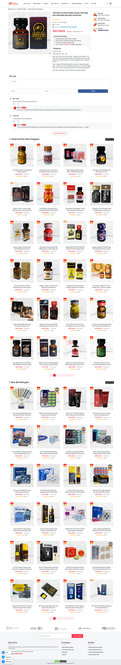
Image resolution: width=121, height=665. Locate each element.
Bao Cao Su (54, 3)
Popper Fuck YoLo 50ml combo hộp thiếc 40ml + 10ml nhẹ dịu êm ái (22, 210)
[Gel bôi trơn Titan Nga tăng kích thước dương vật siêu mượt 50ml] (75, 398)
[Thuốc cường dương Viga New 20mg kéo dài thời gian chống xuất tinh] (101, 436)
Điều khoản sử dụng (67, 647)
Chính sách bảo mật (68, 649)
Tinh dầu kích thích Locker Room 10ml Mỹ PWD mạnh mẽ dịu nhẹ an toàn (48, 171)
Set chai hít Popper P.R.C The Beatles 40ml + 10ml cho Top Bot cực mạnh (101, 287)
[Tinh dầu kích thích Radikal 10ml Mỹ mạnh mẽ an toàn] (101, 155)
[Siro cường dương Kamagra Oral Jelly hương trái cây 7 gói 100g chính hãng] (21, 398)
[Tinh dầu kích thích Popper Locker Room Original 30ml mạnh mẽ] (75, 193)
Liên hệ (64, 654)
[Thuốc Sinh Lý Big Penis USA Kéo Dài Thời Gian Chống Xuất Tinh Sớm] (101, 552)
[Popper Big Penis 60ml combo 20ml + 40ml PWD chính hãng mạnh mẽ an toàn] (75, 155)
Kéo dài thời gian (20, 382)
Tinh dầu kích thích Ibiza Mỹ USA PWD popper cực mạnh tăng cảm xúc (48, 248)
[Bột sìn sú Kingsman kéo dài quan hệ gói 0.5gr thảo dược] (48, 591)
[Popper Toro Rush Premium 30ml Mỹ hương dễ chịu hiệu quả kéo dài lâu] (75, 347)
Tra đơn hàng (77, 636)
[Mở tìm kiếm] (110, 3)
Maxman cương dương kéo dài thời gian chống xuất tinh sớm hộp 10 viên (75, 453)
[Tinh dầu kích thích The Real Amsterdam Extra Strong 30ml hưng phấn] (21, 270)
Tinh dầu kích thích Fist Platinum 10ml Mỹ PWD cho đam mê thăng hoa (22, 364)
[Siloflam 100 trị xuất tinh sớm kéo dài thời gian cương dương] (75, 514)
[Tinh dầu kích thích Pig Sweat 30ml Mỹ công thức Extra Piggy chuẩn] (75, 270)
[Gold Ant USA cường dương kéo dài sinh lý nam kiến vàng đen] (101, 475)
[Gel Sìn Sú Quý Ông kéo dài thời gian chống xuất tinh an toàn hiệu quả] (75, 552)
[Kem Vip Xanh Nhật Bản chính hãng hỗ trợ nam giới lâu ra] (101, 591)
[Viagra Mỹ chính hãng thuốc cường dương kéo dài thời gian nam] (48, 475)
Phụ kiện (93, 3)
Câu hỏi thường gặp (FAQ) (96, 652)
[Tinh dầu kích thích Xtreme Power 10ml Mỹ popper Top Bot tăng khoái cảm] (101, 193)
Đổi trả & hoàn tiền (94, 654)
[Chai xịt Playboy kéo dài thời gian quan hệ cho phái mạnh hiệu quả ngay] (48, 552)
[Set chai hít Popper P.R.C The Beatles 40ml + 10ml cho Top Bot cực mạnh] (101, 270)
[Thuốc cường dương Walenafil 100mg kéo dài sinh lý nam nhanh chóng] (101, 514)
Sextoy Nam (36, 3)
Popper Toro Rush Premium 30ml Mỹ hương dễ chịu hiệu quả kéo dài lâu (75, 364)
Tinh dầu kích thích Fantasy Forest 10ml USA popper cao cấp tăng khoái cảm (101, 364)
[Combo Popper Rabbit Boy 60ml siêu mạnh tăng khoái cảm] (21, 309)
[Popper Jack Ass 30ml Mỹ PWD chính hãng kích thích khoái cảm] (48, 309)
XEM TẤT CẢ (109, 139)
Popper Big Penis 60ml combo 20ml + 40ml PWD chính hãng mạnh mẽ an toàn (75, 171)
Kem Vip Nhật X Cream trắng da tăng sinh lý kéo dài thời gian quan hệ (75, 607)
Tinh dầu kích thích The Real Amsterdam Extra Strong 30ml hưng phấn (22, 287)
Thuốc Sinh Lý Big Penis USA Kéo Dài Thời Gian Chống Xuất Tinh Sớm (101, 569)
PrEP (86, 3)
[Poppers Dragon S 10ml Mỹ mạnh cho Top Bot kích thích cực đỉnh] (101, 232)
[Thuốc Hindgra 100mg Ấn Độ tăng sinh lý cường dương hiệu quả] (21, 436)
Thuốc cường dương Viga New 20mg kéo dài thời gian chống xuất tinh (101, 453)
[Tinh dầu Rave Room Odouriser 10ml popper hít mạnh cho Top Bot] (75, 309)
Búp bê (46, 3)
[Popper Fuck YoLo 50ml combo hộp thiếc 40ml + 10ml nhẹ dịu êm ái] (21, 193)
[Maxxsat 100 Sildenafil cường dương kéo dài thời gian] (21, 475)
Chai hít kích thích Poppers (68, 27)
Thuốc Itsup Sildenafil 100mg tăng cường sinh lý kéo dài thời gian (48, 453)
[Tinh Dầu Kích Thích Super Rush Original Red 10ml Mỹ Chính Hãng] (48, 193)
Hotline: (16, 653)
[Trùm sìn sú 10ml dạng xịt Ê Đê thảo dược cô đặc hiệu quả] (48, 514)
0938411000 (103, 30)
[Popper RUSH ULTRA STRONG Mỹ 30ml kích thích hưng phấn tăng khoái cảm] (75, 232)
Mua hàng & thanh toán (95, 649)
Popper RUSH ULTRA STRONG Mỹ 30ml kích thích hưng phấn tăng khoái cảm (75, 248)
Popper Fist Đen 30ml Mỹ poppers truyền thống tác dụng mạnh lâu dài (48, 364)
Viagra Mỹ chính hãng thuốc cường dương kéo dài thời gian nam (48, 492)
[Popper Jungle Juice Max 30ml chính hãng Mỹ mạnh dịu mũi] (21, 232)
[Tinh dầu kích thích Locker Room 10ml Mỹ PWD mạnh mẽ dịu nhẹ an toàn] (48, 155)
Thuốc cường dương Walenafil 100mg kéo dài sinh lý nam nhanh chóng (101, 530)
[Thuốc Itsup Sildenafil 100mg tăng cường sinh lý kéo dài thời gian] (48, 436)
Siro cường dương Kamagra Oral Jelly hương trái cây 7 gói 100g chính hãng (22, 414)
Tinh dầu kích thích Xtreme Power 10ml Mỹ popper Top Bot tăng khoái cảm (101, 210)
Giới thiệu (64, 652)
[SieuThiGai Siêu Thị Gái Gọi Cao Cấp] (13, 3)
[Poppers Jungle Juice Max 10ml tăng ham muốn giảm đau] (48, 270)
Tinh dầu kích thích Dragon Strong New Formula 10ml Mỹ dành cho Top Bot (101, 326)
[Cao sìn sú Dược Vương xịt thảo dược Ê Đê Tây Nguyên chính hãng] (21, 552)
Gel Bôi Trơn (64, 3)
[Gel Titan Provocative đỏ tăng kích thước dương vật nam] (101, 398)
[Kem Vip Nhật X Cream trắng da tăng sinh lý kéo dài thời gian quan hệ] (75, 591)
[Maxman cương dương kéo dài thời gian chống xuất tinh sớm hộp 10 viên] (75, 436)
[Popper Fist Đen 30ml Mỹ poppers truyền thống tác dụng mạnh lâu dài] (48, 347)
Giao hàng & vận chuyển (95, 647)
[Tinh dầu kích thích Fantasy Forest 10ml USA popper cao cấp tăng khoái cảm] (101, 347)
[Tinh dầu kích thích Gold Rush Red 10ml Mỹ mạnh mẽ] (21, 155)
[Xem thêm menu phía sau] (107, 3)
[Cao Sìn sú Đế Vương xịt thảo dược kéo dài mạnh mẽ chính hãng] (75, 475)
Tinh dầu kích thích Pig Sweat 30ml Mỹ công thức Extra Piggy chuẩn (75, 287)
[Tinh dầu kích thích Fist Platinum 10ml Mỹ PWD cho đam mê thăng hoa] (21, 347)
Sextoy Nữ (27, 3)
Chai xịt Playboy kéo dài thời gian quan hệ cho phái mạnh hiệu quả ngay (48, 569)
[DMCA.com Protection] (60, 661)
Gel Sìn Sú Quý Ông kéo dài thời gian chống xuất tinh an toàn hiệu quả (75, 569)
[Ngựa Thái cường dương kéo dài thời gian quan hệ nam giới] (48, 398)
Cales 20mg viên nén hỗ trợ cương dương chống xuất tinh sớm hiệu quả (22, 607)
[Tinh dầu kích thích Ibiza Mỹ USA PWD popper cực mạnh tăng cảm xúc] (48, 232)
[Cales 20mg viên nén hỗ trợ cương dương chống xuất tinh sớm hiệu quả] (21, 591)
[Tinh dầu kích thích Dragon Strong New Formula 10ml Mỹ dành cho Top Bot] (101, 309)
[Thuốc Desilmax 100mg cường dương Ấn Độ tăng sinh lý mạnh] (21, 514)
